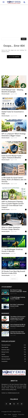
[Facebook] (6, 403)
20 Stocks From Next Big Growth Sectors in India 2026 (13, 272)
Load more (13, 278)
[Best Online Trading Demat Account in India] (5, 306)
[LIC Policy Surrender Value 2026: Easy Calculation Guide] (5, 333)
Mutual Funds (4, 87)
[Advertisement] (14, 19)
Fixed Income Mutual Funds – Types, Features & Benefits (12, 157)
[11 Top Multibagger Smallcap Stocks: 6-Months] (14, 241)
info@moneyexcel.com (13, 393)
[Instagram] (21, 403)
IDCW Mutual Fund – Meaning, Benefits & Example (12, 91)
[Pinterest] (17, 403)
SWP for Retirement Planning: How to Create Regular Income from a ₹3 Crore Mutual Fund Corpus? (13, 204)
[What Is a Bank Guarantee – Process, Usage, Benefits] (14, 219)
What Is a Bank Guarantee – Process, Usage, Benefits (11, 228)
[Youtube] (10, 403)
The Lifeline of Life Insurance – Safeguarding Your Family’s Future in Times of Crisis (18, 318)
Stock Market (4, 246)
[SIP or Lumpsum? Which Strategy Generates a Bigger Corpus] (14, 125)
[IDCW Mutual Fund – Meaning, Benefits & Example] (14, 81)
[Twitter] (13, 403)
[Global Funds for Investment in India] (14, 103)
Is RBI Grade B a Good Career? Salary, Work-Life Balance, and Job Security (14, 179)
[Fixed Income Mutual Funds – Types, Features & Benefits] (14, 147)
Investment (4, 153)
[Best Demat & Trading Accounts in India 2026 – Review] (5, 292)
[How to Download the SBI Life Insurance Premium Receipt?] (5, 326)
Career (3, 175)
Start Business (4, 224)
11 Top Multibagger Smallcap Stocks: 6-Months (12, 250)
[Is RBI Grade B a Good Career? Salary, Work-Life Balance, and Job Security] (14, 169)
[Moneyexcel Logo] (14, 2)
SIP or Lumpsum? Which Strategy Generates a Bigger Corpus (14, 135)
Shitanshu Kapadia (5, 93)
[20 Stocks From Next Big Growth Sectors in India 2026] (14, 263)
